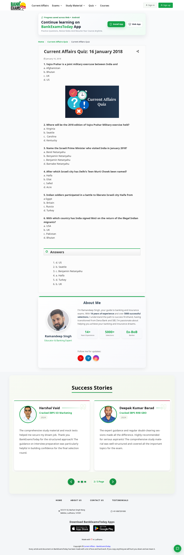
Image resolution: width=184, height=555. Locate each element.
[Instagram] (96, 358)
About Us (76, 500)
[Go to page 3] (85, 482)
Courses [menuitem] (104, 5)
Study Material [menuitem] (74, 5)
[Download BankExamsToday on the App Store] (80, 528)
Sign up (166, 5)
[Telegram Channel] (88, 358)
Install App (118, 24)
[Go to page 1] (71, 481)
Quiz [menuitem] (91, 5)
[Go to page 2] (82, 482)
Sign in (151, 5)
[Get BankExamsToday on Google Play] (104, 528)
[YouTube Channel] (81, 358)
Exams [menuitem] (55, 5)
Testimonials (120, 500)
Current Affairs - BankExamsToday (97, 546)
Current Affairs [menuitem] (40, 5)
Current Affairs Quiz (57, 41)
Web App (136, 24)
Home (41, 41)
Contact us (97, 500)
